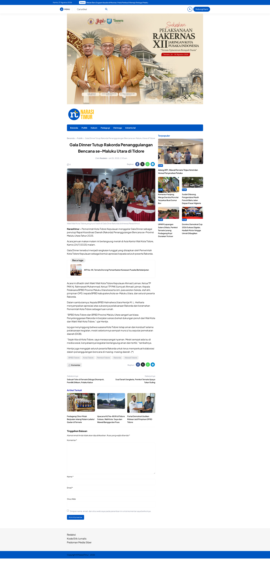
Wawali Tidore (131, 357)
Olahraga (117, 128)
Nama (70, 476)
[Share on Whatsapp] (147, 164)
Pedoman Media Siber (79, 542)
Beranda (74, 128)
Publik (160, 165)
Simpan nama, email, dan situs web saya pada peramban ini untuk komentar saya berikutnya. (110, 511)
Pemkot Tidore (103, 357)
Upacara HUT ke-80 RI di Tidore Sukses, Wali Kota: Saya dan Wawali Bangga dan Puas (111, 419)
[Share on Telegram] (153, 164)
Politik (84, 128)
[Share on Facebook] (137, 164)
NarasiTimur (83, 555)
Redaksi (71, 534)
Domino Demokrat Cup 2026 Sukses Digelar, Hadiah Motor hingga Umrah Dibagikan (119, 3)
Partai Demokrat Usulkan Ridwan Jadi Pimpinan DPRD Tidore (139, 419)
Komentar (72, 440)
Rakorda (117, 357)
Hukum (94, 128)
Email (70, 487)
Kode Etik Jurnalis (76, 538)
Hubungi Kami (201, 9)
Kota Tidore (88, 357)
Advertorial (130, 128)
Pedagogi (105, 128)
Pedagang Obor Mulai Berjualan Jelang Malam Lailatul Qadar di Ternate (80, 419)
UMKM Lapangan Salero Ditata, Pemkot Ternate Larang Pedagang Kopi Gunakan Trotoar (168, 230)
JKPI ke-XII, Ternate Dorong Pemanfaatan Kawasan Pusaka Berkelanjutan (116, 270)
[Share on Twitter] (142, 164)
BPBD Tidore (73, 357)
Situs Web (71, 499)
